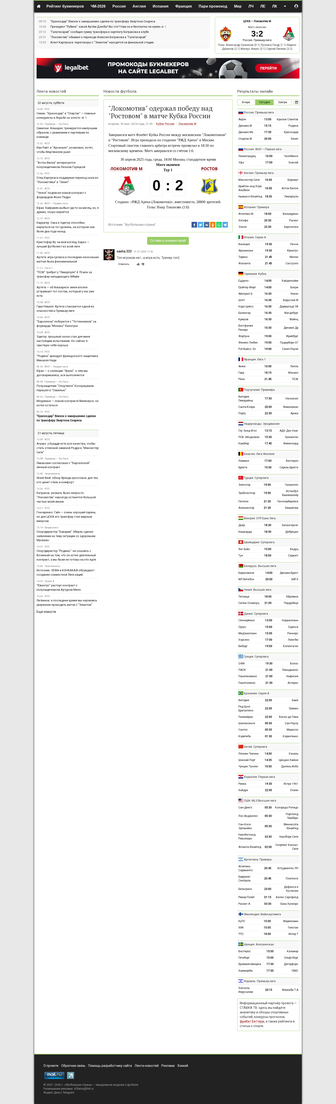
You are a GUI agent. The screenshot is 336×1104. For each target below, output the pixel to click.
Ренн (241, 379)
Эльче (242, 226)
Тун (240, 555)
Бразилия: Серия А (256, 693)
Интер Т (293, 934)
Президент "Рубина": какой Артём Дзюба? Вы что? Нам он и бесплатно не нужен (105, 26)
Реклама (168, 1065)
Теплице (243, 596)
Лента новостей (51, 91)
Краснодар (291, 132)
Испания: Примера (256, 207)
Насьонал (291, 398)
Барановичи (246, 572)
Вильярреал (290, 213)
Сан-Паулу (291, 723)
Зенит (294, 138)
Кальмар (292, 951)
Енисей (293, 162)
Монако (293, 372)
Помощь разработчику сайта (110, 1065)
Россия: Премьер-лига (257, 40)
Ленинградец (247, 156)
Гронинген (291, 437)
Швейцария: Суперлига (259, 542)
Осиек (294, 790)
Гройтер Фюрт (247, 287)
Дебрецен (291, 531)
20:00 (267, 138)
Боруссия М (290, 300)
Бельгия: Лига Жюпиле (259, 454)
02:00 (268, 847)
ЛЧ (250, 6)
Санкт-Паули (290, 349)
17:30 (267, 132)
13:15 (268, 430)
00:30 (268, 723)
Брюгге (242, 467)
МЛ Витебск (246, 579)
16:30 (268, 293)
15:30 (268, 437)
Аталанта (244, 263)
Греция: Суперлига (256, 656)
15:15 (267, 125)
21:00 (268, 603)
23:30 (268, 836)
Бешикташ (291, 507)
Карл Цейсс (246, 306)
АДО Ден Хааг (289, 430)
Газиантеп (291, 484)
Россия (119, 6)
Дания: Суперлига (256, 613)
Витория (243, 700)
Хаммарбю (245, 970)
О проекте (51, 1065)
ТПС (241, 934)
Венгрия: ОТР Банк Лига (260, 518)
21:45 (268, 257)
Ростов (209, 168)
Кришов (243, 319)
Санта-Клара (246, 407)
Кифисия (292, 676)
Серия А (49, 581)
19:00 (268, 336)
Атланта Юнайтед (249, 847)
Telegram (69, 1092)
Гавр (241, 372)
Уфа (241, 162)
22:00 (268, 700)
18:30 (268, 196)
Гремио (293, 708)
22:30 (267, 226)
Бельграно (245, 889)
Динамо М (245, 125)
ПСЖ (295, 379)
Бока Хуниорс (289, 903)
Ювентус (292, 250)
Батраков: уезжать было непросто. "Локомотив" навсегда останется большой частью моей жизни (66, 497)
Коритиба (244, 736)
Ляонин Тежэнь (248, 753)
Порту (242, 413)
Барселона (291, 226)
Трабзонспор (246, 493)
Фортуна (243, 336)
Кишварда (245, 531)
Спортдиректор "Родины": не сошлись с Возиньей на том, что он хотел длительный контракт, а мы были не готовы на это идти (66, 555)
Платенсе (292, 878)
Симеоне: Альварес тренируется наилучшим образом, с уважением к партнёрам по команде (67, 132)
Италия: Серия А (255, 237)
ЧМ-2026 (98, 6)
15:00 (267, 549)
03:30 (267, 903)
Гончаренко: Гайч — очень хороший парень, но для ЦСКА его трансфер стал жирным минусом (66, 517)
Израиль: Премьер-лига (260, 981)
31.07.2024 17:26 (143, 251)
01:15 (267, 897)
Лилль (294, 366)
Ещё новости (46, 612)
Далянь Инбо (289, 766)
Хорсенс (244, 639)
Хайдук (243, 790)
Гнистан (293, 927)
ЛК (274, 6)
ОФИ (241, 663)
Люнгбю (293, 639)
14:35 (268, 760)
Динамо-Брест (289, 572)
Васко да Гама (288, 717)
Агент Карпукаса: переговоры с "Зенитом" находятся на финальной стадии (102, 42)
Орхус (242, 627)
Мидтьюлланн (247, 633)
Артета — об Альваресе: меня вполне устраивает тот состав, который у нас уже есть (65, 292)
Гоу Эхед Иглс (247, 430)
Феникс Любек (248, 342)
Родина (293, 125)
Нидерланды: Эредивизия (262, 423)
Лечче (294, 244)
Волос (294, 663)
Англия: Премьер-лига (259, 173)
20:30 (267, 220)
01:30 (268, 736)
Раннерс (292, 633)
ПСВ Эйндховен (248, 437)
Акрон (242, 119)
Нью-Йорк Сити (288, 836)
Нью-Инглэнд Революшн (247, 836)
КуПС (241, 921)
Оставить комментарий (168, 240)
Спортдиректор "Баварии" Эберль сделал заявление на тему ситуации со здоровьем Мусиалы (66, 536)
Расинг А (244, 903)
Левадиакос (290, 669)
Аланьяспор (246, 507)
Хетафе (243, 220)
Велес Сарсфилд (287, 897)
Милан (294, 257)
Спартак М (245, 138)
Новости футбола (120, 91)
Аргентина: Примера (258, 859)
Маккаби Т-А (290, 989)
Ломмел (243, 460)
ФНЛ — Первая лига (56, 203)
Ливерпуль (291, 196)
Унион (294, 293)
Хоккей (182, 1065)
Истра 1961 (291, 783)
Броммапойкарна (249, 964)
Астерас (293, 682)
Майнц (294, 319)
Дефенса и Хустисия (291, 888)
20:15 (268, 989)
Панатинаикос (247, 676)
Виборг (243, 646)
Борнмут (293, 179)
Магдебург (291, 313)
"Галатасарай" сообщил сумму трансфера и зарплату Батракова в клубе (99, 32)
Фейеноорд (290, 443)
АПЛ (47, 143)
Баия (295, 700)
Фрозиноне (245, 250)
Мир (238, 6)
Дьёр (241, 525)
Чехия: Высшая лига (257, 589)
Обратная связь (73, 1065)
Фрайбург (292, 336)
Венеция (244, 244)
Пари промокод (213, 6)
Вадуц (294, 549)
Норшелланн (290, 620)
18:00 (267, 213)
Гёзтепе (243, 501)
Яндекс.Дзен (52, 1092)
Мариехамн (290, 921)
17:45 (268, 443)
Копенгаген (290, 646)
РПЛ (47, 109)
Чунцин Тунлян (248, 766)
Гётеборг (244, 957)
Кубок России (165, 124)
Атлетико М (245, 213)
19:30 (268, 244)
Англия (139, 6)
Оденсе (293, 627)
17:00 (268, 162)
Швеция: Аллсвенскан (259, 944)
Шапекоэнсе (246, 723)
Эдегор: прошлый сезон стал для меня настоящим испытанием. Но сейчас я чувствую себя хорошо (63, 341)
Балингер (244, 313)
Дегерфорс (291, 964)
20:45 (267, 868)
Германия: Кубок (255, 273)
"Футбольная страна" (140, 224)
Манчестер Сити (249, 179)
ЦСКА (246, 21)
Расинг (293, 220)
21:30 (267, 501)
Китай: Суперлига (255, 746)
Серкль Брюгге (289, 467)
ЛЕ (262, 6)
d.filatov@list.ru (84, 1088)
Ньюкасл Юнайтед (250, 196)
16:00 (268, 156)
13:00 (267, 119)
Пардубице (291, 603)
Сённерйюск (246, 620)
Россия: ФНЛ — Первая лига (263, 149)
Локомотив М (262, 21)
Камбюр (243, 443)
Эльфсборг (291, 957)
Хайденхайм (290, 280)
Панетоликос (247, 682)
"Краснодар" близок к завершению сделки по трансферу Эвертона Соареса (102, 21)
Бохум (294, 287)
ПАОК (242, 669)
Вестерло (292, 460)
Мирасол (292, 729)
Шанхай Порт (246, 760)
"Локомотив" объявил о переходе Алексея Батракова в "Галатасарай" (98, 37)
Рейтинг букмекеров (65, 6)
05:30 (268, 807)
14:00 (268, 280)
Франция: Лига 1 (255, 359)
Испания (160, 6)
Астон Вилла (290, 188)
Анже (241, 366)
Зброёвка (292, 596)
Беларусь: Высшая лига (260, 566)
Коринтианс (290, 736)
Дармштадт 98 (289, 306)
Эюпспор (244, 484)
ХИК (241, 927)
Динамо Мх (245, 132)
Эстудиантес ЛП (287, 868)
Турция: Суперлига (256, 478)
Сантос (243, 729)
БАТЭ (294, 579)
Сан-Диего (245, 807)
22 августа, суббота (51, 103)
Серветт (293, 555)
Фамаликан (290, 407)
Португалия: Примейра (259, 389)
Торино (243, 257)
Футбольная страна (78, 1084)
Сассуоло (291, 263)
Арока (294, 413)
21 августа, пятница (51, 433)
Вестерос (244, 951)
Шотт (241, 300)
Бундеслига (51, 527)
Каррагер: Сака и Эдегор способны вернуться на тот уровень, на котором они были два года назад (66, 227)
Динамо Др (291, 327)
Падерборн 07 (289, 342)
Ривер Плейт (246, 897)
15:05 (268, 633)
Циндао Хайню (288, 760)
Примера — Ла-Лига (56, 124)
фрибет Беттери (252, 1021)
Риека (242, 783)
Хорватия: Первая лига (259, 777)
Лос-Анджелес (248, 816)
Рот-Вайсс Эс (247, 349)
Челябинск (291, 156)
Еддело (243, 280)
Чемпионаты (52, 473)
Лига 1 (49, 268)
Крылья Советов (287, 119)
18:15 (268, 372)
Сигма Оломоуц (248, 603)
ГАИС (295, 970)
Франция (183, 6)
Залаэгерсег (290, 525)
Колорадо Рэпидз (286, 807)
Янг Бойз (244, 549)
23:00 (267, 889)
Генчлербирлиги (287, 501)
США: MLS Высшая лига (260, 800)
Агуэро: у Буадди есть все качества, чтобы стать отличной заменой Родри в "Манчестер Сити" (68, 448)
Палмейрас (245, 717)
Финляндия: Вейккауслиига (262, 914)
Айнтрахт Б (245, 293)
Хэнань (293, 753)
